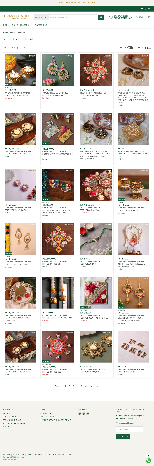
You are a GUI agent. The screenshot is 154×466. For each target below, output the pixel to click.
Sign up (123, 436)
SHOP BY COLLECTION (21, 25)
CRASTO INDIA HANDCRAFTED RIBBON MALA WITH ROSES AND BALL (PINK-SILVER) (131, 263)
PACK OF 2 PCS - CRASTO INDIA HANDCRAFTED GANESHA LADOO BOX (132, 153)
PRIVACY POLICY (9, 417)
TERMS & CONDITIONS (12, 420)
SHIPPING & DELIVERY (49, 417)
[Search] (101, 17)
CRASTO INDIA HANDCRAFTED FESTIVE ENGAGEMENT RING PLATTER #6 (18, 317)
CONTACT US (45, 413)
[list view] (149, 47)
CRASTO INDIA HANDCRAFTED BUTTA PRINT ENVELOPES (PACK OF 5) (57, 153)
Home (5, 32)
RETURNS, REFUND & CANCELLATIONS (55, 420)
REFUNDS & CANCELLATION (14, 423)
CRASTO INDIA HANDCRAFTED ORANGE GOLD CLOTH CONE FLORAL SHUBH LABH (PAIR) (131, 317)
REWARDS (7, 427)
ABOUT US (7, 413)
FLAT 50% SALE (41, 25)
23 (91, 386)
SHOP (5, 25)
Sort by (5, 48)
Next (97, 386)
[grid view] (146, 47)
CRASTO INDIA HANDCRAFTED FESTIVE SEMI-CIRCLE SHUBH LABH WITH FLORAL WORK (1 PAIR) (57, 210)
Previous (58, 386)
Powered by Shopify (9, 459)
